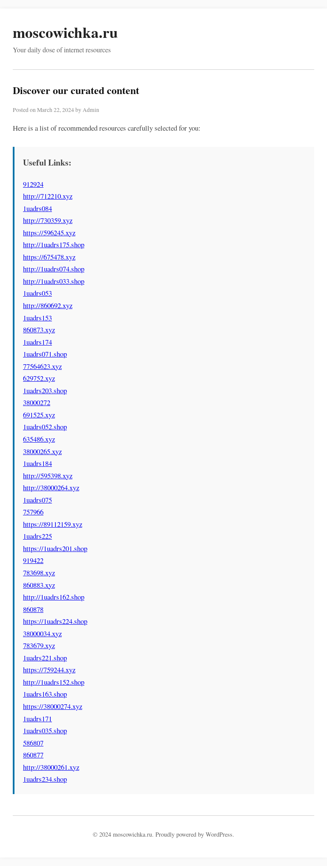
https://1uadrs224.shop (55, 621)
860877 (33, 755)
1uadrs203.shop (45, 390)
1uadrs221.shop (45, 658)
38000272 (36, 402)
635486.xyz (39, 439)
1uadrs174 (37, 342)
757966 (33, 512)
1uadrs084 (37, 208)
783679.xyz (39, 645)
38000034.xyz (42, 633)
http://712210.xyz (47, 196)
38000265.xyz (42, 451)
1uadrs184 (37, 463)
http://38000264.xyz (51, 487)
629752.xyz (39, 378)
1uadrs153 (37, 318)
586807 (33, 743)
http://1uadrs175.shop (53, 244)
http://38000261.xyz (51, 767)
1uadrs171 (37, 718)
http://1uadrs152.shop (53, 682)
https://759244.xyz (49, 670)
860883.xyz (39, 585)
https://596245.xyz (49, 232)
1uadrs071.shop (45, 354)
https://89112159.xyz (52, 524)
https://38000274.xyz (52, 706)
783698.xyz (39, 572)
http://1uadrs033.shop (53, 281)
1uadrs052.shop (45, 427)
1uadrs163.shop (45, 694)
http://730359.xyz (47, 220)
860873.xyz (39, 329)
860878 (33, 609)
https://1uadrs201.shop (55, 548)
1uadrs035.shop (45, 730)
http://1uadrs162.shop (53, 597)
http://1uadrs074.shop (53, 269)
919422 (33, 560)
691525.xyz (39, 415)
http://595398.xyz (47, 475)
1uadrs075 (37, 500)
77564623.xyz (42, 366)
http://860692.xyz (47, 305)
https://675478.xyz (49, 257)
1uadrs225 (37, 536)
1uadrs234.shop (45, 779)
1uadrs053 (37, 293)
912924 (33, 184)
